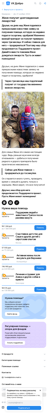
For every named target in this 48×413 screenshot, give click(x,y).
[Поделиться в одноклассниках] (10, 202)
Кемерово (6, 14)
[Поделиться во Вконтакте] (4, 202)
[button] (24, 354)
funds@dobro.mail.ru (12, 377)
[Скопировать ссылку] (16, 202)
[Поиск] (35, 3)
